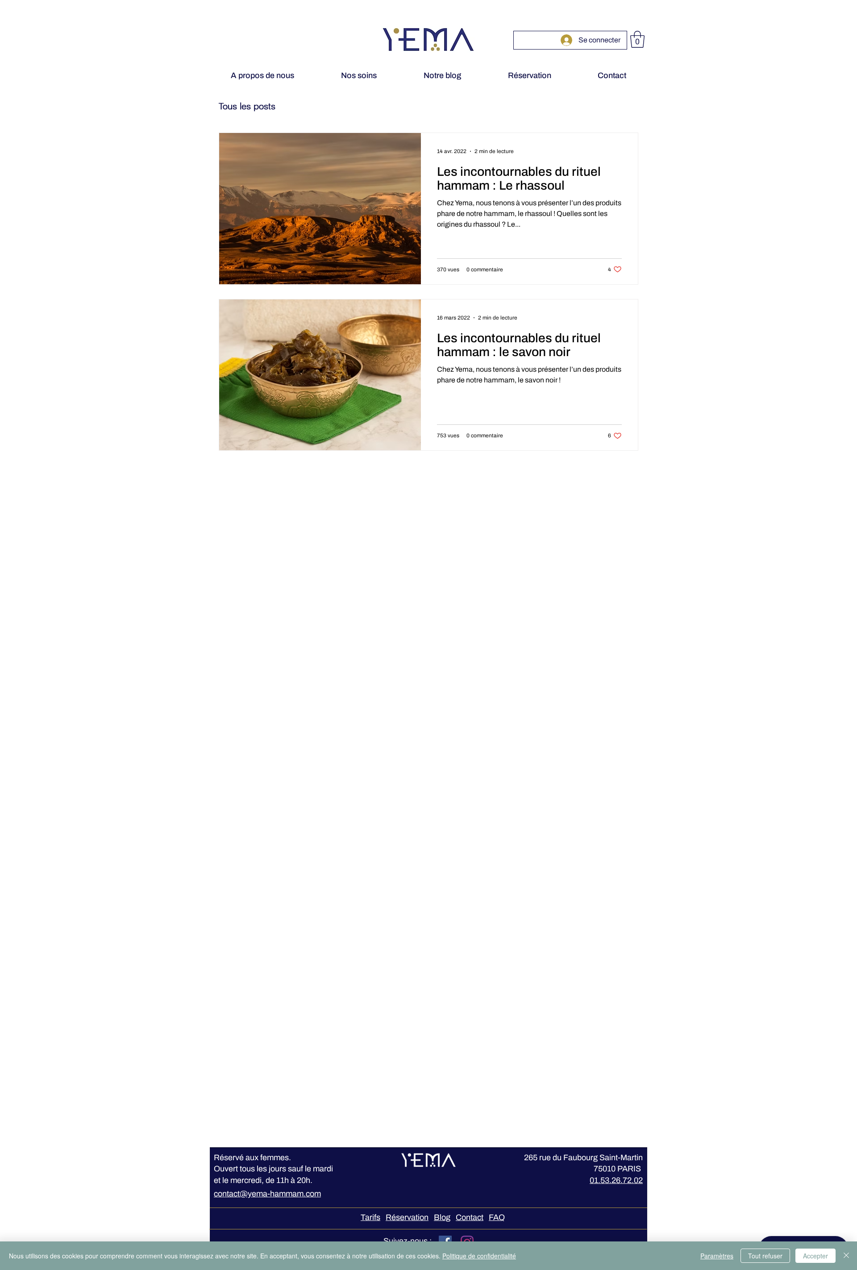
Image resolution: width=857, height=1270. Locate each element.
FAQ (497, 1217)
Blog (442, 1217)
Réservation (407, 1217)
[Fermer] (846, 1256)
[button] (637, 39)
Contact (469, 1217)
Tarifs (370, 1217)
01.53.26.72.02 (616, 1180)
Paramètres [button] (716, 1255)
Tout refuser (765, 1255)
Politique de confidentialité (479, 1255)
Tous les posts (247, 106)
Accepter (815, 1255)
